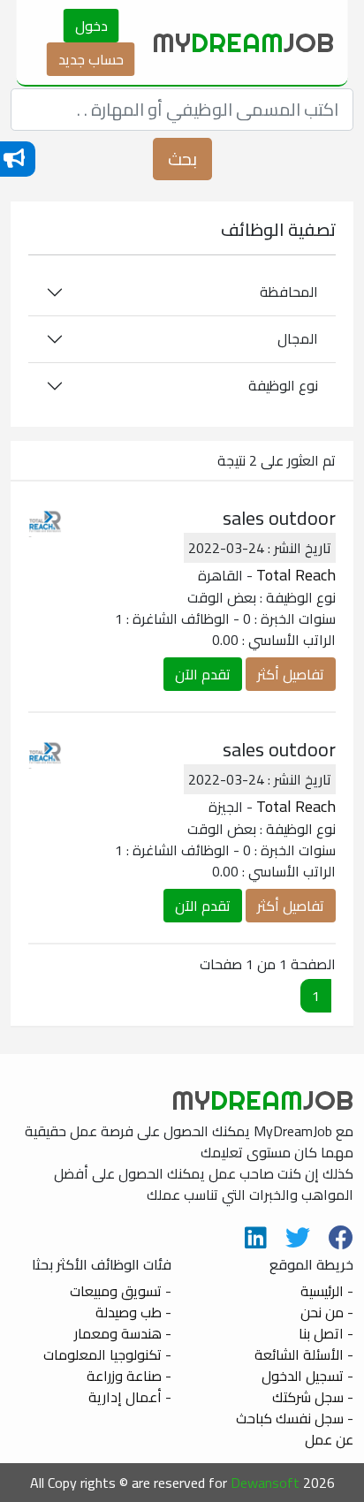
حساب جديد (91, 59)
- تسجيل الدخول (307, 1375)
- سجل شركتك (312, 1397)
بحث (182, 158)
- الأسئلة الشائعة (303, 1354)
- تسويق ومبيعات (120, 1291)
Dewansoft (265, 1482)
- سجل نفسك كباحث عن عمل (294, 1429)
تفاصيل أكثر (290, 674)
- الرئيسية (326, 1291)
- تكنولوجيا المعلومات (107, 1354)
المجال (297, 338)
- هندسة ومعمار (122, 1333)
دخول (91, 25)
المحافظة (289, 291)
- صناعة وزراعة (129, 1375)
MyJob (243, 42)
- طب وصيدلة (133, 1312)
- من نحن (326, 1312)
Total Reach (296, 574)
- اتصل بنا (326, 1333)
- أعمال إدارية (129, 1397)
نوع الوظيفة (283, 385)
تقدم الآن (203, 674)
